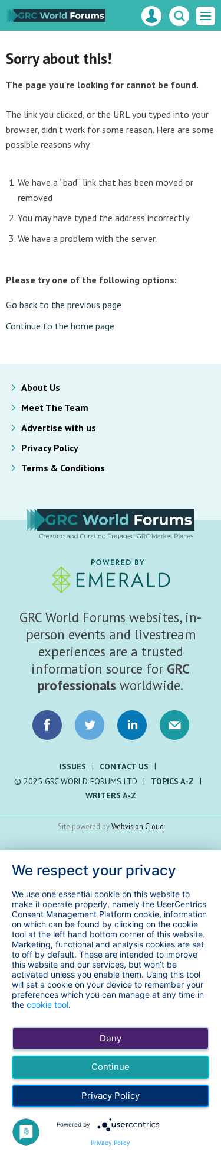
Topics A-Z (172, 781)
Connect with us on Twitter (89, 725)
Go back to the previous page (63, 304)
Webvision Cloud (137, 826)
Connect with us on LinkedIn (132, 725)
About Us (40, 387)
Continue (110, 1066)
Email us (174, 725)
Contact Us (124, 766)
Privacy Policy (49, 448)
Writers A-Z (110, 795)
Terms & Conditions (63, 468)
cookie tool (47, 1004)
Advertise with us (58, 428)
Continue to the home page (60, 326)
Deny (110, 1038)
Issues (73, 766)
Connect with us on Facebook (47, 725)
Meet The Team (54, 407)
